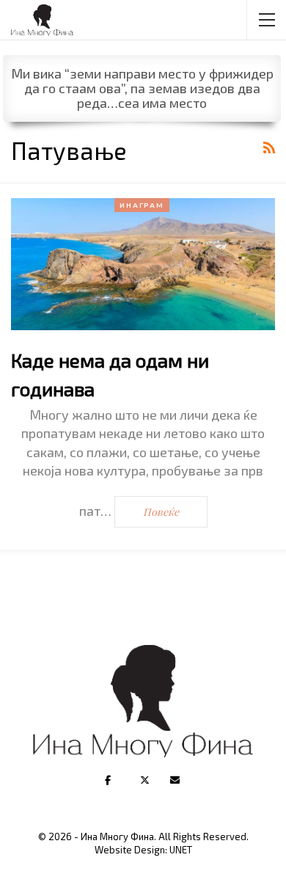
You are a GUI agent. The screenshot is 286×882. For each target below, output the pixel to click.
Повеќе (161, 512)
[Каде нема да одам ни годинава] (143, 264)
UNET (180, 850)
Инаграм (142, 205)
